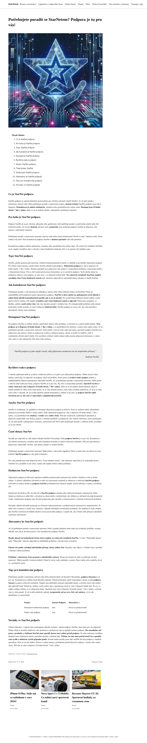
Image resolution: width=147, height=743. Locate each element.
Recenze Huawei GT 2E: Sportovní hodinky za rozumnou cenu (85, 697)
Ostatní (80, 4)
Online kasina (70, 4)
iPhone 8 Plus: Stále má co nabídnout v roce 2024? (23, 697)
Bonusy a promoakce (28, 4)
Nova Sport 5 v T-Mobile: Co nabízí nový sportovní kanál (55, 697)
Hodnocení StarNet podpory (27, 172)
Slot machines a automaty (119, 4)
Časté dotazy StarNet (24, 168)
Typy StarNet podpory (25, 147)
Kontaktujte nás (32, 654)
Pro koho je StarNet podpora (28, 143)
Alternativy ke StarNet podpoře (29, 176)
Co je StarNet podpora (25, 139)
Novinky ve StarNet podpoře (28, 185)
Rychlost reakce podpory (26, 160)
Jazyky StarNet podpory (26, 164)
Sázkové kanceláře (99, 4)
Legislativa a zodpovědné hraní (50, 4)
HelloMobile (13, 4)
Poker (88, 4)
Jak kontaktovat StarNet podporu (29, 152)
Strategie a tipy (137, 4)
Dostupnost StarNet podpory (28, 156)
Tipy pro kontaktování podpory (29, 180)
